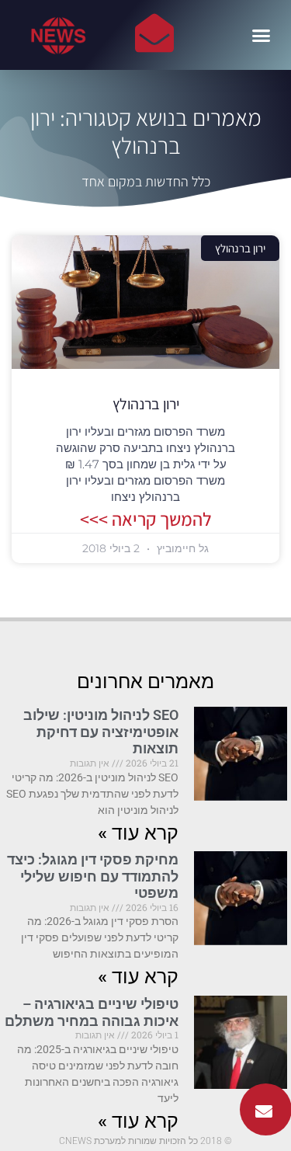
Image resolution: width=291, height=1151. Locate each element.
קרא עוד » (138, 833)
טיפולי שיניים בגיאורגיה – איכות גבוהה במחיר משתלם (91, 1012)
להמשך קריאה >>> (146, 518)
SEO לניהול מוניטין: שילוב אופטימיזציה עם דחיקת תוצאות (100, 731)
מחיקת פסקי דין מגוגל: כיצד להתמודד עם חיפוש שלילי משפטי (92, 876)
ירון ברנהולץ (146, 404)
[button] (261, 35)
